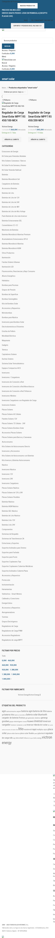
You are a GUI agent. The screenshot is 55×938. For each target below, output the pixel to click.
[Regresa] (5, 74)
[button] (11, 139)
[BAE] (27, 759)
